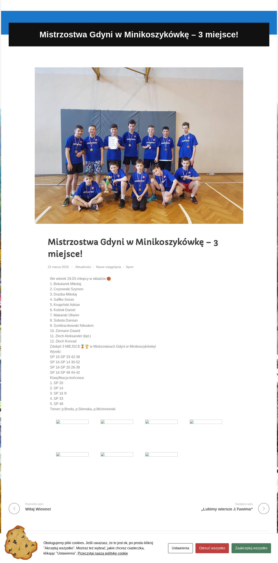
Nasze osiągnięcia (108, 267)
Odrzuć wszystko (212, 548)
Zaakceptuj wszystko (251, 548)
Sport (129, 267)
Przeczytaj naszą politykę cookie (103, 553)
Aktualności (83, 267)
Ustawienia (180, 548)
